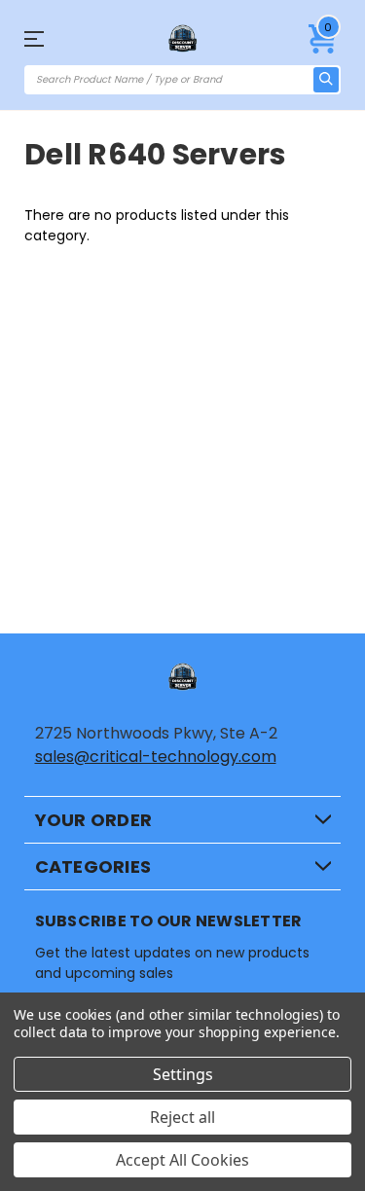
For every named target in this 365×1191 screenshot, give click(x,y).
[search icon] (326, 79)
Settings (183, 1074)
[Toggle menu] (48, 38)
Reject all (182, 1117)
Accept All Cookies (182, 1160)
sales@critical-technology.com (155, 756)
